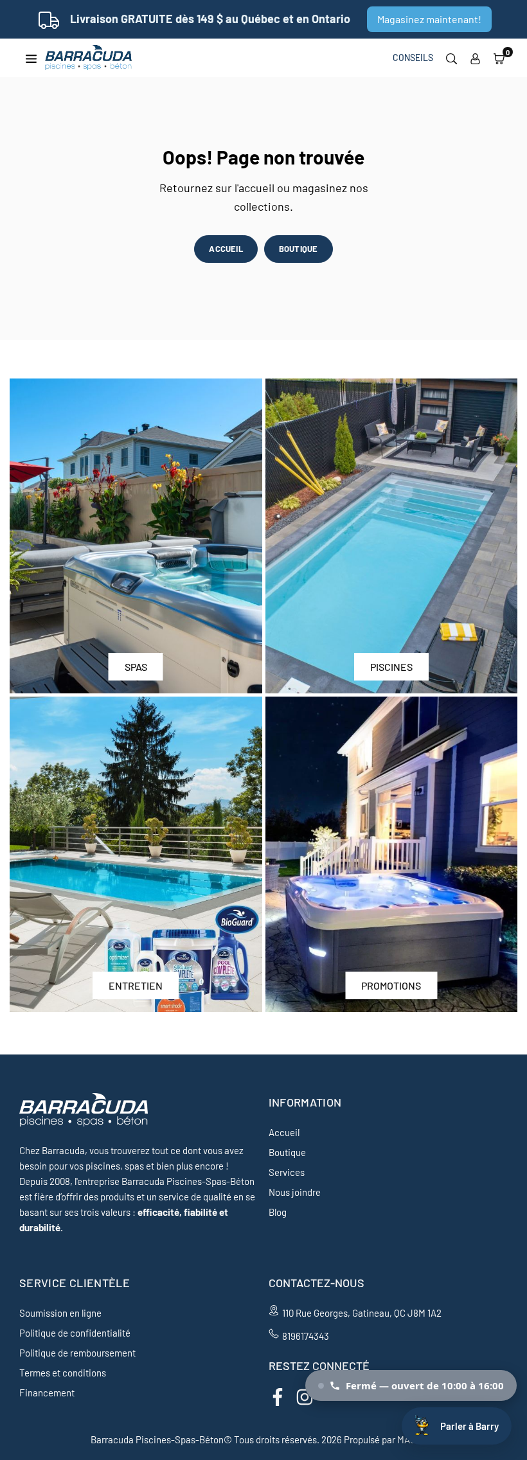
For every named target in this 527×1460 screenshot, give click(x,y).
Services (287, 1172)
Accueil (284, 1132)
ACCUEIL (225, 249)
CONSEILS (413, 57)
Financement (47, 1392)
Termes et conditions (62, 1372)
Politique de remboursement (77, 1352)
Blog (278, 1212)
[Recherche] (451, 57)
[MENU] (31, 57)
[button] (499, 57)
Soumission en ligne (60, 1313)
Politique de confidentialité (74, 1333)
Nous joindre (295, 1192)
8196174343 (305, 1336)
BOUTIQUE (298, 249)
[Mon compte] (475, 57)
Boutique (287, 1152)
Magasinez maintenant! (429, 19)
